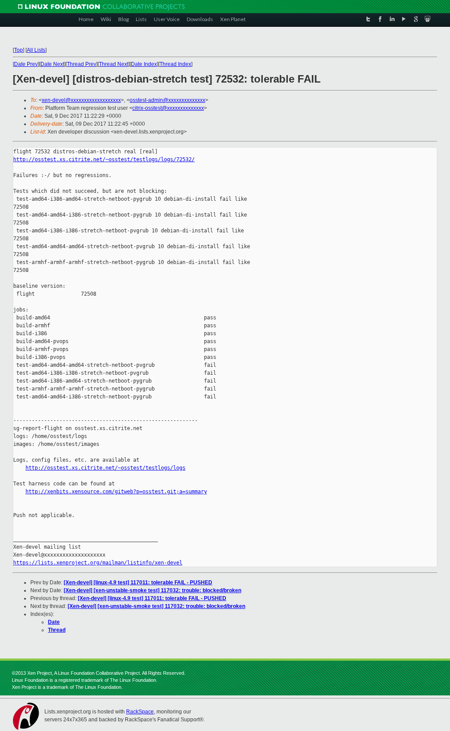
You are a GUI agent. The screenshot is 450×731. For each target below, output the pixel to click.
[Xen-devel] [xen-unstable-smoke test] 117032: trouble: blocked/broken (152, 590)
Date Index (144, 64)
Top (18, 50)
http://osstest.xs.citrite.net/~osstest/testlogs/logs (105, 468)
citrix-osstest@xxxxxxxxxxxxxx (168, 108)
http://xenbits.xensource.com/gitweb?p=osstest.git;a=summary (116, 492)
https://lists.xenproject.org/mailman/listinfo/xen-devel (97, 563)
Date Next (52, 64)
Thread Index (175, 64)
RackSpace (140, 712)
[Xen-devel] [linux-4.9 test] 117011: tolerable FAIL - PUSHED (138, 582)
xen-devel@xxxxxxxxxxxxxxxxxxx (81, 100)
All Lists (36, 50)
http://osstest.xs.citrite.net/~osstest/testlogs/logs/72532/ (104, 159)
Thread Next (113, 64)
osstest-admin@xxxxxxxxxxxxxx (167, 100)
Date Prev (26, 64)
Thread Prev (81, 64)
